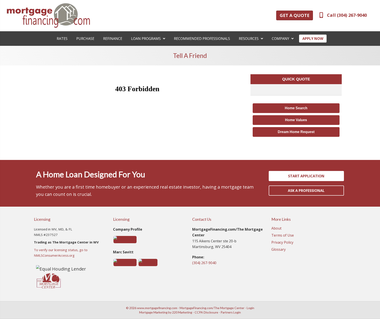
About (276, 228)
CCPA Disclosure (206, 312)
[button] (294, 15)
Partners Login (231, 312)
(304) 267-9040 (204, 262)
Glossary (278, 250)
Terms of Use (282, 236)
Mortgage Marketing (153, 312)
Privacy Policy (282, 243)
